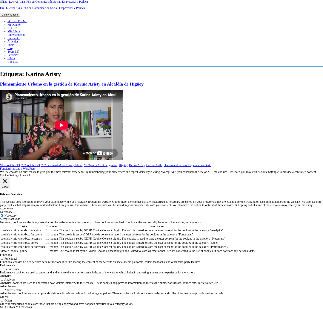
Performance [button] (7, 265)
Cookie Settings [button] (9, 175)
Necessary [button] (6, 211)
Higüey (123, 165)
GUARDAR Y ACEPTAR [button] (16, 307)
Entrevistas (13, 38)
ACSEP (12, 28)
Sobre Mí (13, 51)
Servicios (12, 55)
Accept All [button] (26, 175)
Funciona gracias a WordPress (18, 168)
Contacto (12, 61)
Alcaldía (102, 165)
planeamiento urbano (176, 165)
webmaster (53, 165)
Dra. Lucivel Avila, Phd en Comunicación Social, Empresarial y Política (42, 8)
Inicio (10, 44)
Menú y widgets (10, 14)
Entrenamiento (16, 34)
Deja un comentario (199, 165)
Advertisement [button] (8, 286)
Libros (11, 58)
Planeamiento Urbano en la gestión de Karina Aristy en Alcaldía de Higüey (72, 84)
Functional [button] (6, 254)
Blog (10, 48)
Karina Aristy (137, 165)
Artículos (12, 41)
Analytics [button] (5, 275)
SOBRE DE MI (17, 21)
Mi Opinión (14, 24)
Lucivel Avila (154, 165)
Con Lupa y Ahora (71, 165)
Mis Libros (13, 31)
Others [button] (4, 296)
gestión (113, 165)
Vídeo (3, 165)
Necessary (10, 215)
